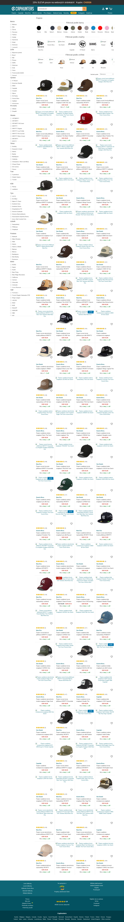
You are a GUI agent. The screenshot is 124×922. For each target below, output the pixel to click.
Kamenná (15, 39)
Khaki (13, 42)
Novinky (66, 13)
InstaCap (89, 13)
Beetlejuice (15, 156)
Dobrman (15, 65)
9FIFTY (14, 141)
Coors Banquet (16, 287)
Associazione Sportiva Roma (20, 216)
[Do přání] (51, 91)
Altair (13, 241)
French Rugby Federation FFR (21, 295)
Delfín (14, 62)
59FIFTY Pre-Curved (18, 133)
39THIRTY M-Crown (18, 123)
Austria (16, 917)
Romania (61, 919)
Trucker (14, 179)
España (76, 917)
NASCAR (14, 310)
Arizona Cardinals (17, 211)
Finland (87, 917)
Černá (14, 29)
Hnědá (14, 37)
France (92, 917)
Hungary (108, 917)
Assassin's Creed (17, 149)
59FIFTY (14, 126)
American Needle (17, 83)
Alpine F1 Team (16, 201)
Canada (34, 917)
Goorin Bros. (16, 98)
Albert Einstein (16, 239)
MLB (13, 305)
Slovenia (73, 919)
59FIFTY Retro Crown (18, 136)
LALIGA (14, 300)
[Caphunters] (27, 8)
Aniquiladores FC (17, 209)
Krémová (14, 44)
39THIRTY (15, 121)
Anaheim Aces (16, 204)
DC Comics (15, 166)
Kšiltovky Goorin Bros (27, 888)
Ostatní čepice (16, 177)
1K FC (14, 196)
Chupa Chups (16, 164)
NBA (13, 313)
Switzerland (86, 919)
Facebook (96, 903)
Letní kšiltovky (28, 883)
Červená (14, 32)
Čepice (14, 13)
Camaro (14, 280)
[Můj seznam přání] (106, 8)
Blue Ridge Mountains (18, 274)
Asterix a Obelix (16, 246)
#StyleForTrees (27, 903)
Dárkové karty (57, 13)
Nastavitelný (15, 224)
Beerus (14, 251)
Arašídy (14, 146)
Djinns (14, 93)
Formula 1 (15, 292)
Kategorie (81, 13)
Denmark (61, 917)
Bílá (13, 27)
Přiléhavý (15, 227)
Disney (14, 169)
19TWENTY (15, 118)
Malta (44, 919)
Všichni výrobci (37, 13)
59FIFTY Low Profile (18, 131)
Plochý (14, 186)
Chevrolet (15, 282)
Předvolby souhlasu (27, 905)
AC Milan (14, 199)
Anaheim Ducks (16, 206)
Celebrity (14, 159)
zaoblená (15, 189)
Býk (13, 57)
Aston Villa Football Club (19, 219)
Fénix (13, 70)
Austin (14, 269)
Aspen (14, 267)
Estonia (81, 917)
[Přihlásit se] (103, 8)
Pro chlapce (47, 13)
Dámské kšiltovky (27, 890)
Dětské (14, 108)
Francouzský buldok (18, 73)
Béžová (14, 24)
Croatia (40, 917)
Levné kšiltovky (27, 886)
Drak (13, 68)
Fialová (14, 34)
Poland (49, 919)
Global (97, 917)
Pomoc (110, 13)
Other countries (105, 919)
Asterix (14, 151)
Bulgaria (28, 917)
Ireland (16, 919)
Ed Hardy (15, 96)
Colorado (15, 285)
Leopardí (14, 47)
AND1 (14, 85)
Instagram (96, 905)
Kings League (16, 297)
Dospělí (14, 111)
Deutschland (68, 917)
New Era (28, 13)
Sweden (79, 919)
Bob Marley (15, 257)
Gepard (14, 75)
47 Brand (15, 80)
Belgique (22, 917)
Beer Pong (15, 272)
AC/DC (14, 264)
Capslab (20, 13)
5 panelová (15, 174)
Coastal (14, 91)
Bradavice (15, 259)
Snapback (15, 229)
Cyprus (45, 917)
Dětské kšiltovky (27, 893)
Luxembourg (37, 919)
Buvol (13, 55)
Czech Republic (52, 917)
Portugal (54, 919)
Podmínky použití (27, 907)
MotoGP (14, 308)
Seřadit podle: (94, 74)
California (15, 277)
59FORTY (15, 138)
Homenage (15, 103)
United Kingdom (95, 919)
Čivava (14, 60)
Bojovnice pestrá (17, 52)
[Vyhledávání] (84, 9)
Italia (20, 919)
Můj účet (27, 901)
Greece (103, 917)
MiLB (13, 303)
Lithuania (30, 919)
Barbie (14, 154)
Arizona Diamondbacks (18, 214)
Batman (14, 249)
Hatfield (14, 101)
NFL (13, 315)
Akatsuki (14, 236)
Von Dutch (59, 98)
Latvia (24, 919)
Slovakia (67, 919)
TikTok (96, 901)
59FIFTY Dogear (17, 128)
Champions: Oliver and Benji (20, 161)
